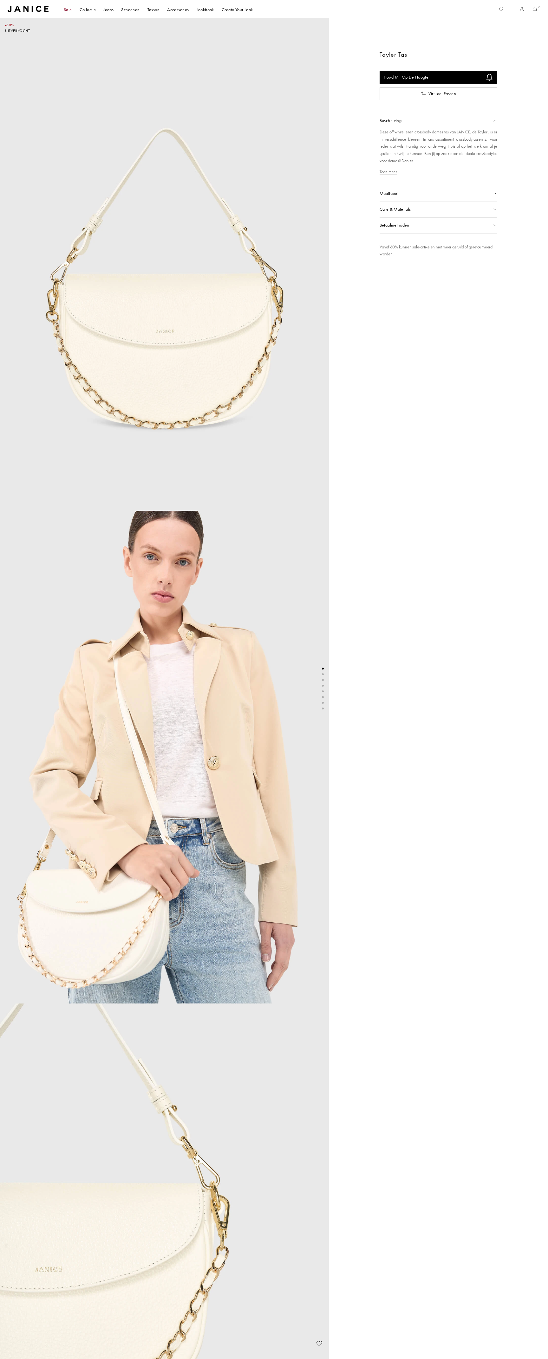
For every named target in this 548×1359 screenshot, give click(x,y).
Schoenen (130, 9)
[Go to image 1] (323, 669)
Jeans (108, 9)
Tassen (153, 9)
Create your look (237, 9)
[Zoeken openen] (501, 8)
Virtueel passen (442, 93)
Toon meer (388, 172)
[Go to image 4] (323, 686)
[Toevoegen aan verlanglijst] (319, 1343)
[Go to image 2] (323, 674)
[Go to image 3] (323, 680)
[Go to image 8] (323, 708)
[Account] (522, 9)
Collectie (88, 9)
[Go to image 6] (323, 697)
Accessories (178, 9)
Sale (68, 9)
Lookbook (205, 9)
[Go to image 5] (323, 691)
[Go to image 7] (323, 703)
